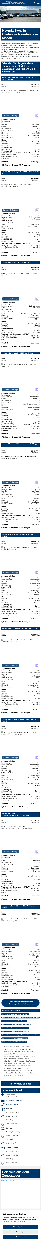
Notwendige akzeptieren (20, 1227)
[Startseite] (13, 2)
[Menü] (38, 3)
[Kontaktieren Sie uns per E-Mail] (34, 2)
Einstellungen (20, 1232)
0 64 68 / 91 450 (12, 1104)
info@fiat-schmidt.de (14, 1100)
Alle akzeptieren (20, 1237)
